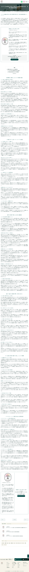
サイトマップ (24, 565)
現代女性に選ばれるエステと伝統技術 (13, 71)
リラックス (5, 544)
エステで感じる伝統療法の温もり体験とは (14, 70)
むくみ (2, 544)
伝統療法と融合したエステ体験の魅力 (12, 69)
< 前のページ (2, 519)
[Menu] (28, 2)
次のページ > (26, 519)
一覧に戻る (14, 519)
